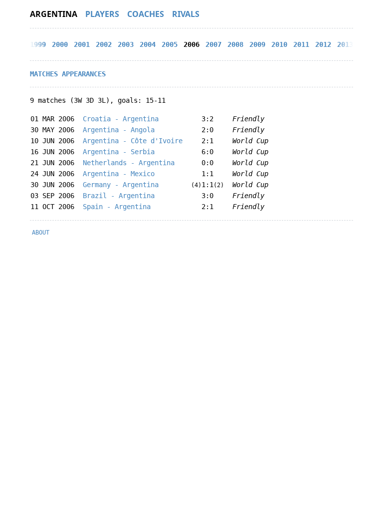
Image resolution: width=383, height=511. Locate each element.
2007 (213, 44)
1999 (38, 44)
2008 (235, 44)
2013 (345, 44)
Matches (44, 74)
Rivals (185, 13)
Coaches (145, 13)
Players (102, 13)
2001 (82, 44)
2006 (191, 44)
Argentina (53, 13)
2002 (104, 44)
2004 (148, 44)
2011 (301, 44)
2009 (257, 44)
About (40, 232)
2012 (323, 44)
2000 (60, 44)
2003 (126, 44)
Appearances (84, 74)
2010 (279, 44)
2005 (170, 44)
